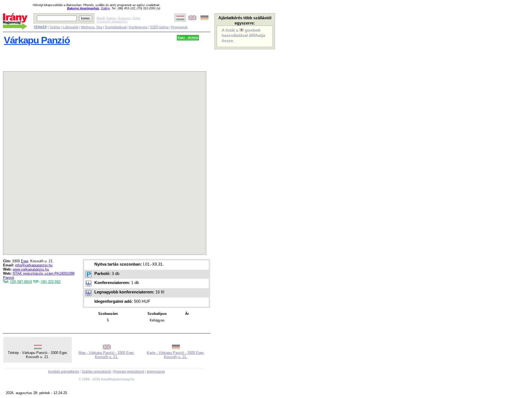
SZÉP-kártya (159, 27)
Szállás (55, 27)
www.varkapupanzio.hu (31, 269)
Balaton (111, 18)
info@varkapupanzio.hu (34, 265)
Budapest (124, 18)
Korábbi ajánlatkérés (63, 372)
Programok (179, 27)
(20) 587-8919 (21, 282)
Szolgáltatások (116, 27)
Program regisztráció (128, 372)
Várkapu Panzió (37, 40)
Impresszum (156, 372)
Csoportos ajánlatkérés (112, 21)
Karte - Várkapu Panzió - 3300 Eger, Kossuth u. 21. (175, 355)
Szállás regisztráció (96, 372)
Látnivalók (70, 27)
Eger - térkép (188, 38)
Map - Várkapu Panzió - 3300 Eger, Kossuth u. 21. (106, 355)
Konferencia (138, 27)
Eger (24, 261)
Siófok (136, 18)
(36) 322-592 (51, 282)
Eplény (105, 8)
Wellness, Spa (91, 27)
